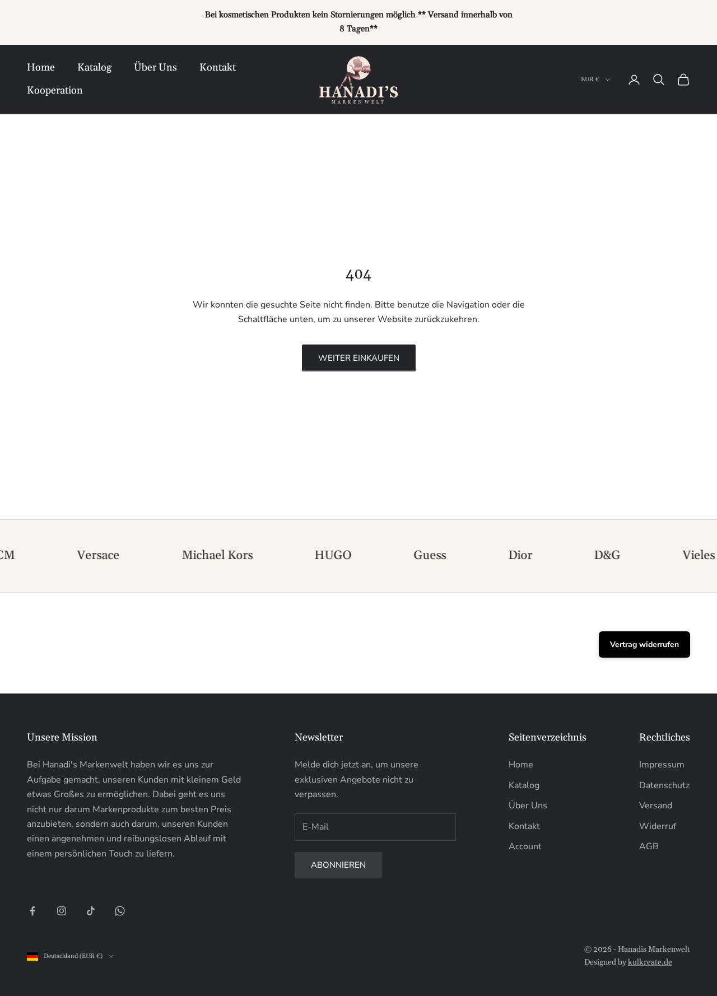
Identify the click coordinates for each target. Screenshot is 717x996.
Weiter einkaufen (358, 358)
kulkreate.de (650, 962)
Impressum (662, 764)
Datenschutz (664, 785)
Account (525, 846)
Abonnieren (338, 865)
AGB (649, 846)
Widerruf (657, 826)
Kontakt (217, 67)
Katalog (94, 67)
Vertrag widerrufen (644, 644)
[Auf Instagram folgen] (61, 910)
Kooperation (55, 90)
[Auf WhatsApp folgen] (119, 910)
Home (41, 67)
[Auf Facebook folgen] (32, 910)
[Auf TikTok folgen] (90, 910)
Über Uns (155, 67)
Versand (655, 805)
